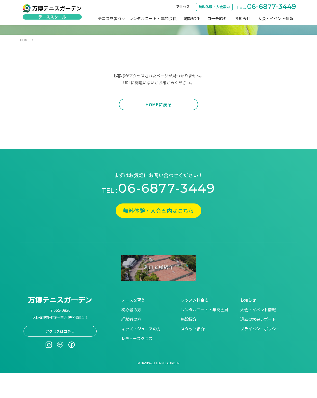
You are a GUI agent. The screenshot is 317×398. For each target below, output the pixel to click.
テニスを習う (133, 300)
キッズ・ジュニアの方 (141, 329)
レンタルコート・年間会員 (153, 18)
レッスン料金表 (195, 300)
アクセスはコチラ (60, 331)
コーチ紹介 (217, 18)
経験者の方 (131, 319)
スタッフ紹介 (193, 329)
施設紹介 (192, 18)
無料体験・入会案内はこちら (158, 210)
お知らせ (242, 18)
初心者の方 (131, 310)
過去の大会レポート (258, 319)
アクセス (183, 6)
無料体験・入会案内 (214, 6)
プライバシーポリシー (260, 329)
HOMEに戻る (158, 104)
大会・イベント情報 (275, 18)
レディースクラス (137, 338)
